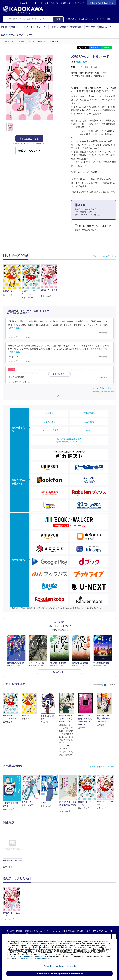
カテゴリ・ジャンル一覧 (32, 3)
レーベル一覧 (52, 3)
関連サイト (67, 3)
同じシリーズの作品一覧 (103, 256)
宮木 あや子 (82, 62)
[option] (12, 849)
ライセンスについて (55, 931)
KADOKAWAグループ (102, 931)
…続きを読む (14, 328)
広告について (39, 931)
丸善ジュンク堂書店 (49, 430)
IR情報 (19, 931)
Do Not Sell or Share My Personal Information (26, 956)
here (20, 947)
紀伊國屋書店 (89, 413)
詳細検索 (72, 19)
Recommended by (96, 685)
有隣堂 (89, 430)
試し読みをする (31, 138)
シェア (95, 48)
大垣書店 (49, 413)
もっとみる (58, 672)
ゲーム (12, 34)
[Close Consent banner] (114, 936)
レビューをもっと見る (102, 388)
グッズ (20, 34)
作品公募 (80, 3)
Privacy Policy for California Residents (60, 966)
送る (108, 48)
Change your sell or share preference (34, 958)
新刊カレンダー (88, 19)
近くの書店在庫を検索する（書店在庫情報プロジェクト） (69, 440)
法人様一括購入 (83, 931)
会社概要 (10, 931)
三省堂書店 (89, 422)
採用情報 (27, 931)
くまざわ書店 (49, 422)
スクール (28, 34)
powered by (96, 392)
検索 (58, 19)
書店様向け (70, 931)
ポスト (83, 48)
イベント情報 (105, 19)
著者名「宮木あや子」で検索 (101, 767)
